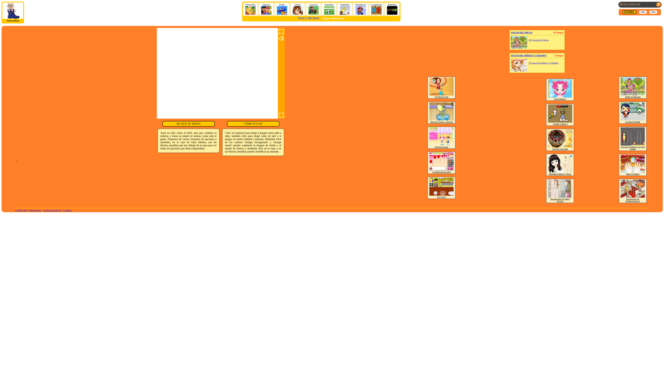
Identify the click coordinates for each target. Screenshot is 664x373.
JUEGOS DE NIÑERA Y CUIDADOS (528, 55)
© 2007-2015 (21, 210)
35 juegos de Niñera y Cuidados (544, 63)
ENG (653, 12)
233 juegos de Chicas (539, 40)
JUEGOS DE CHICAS (521, 32)
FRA (643, 12)
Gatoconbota (35, 210)
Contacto (67, 210)
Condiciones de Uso (52, 210)
